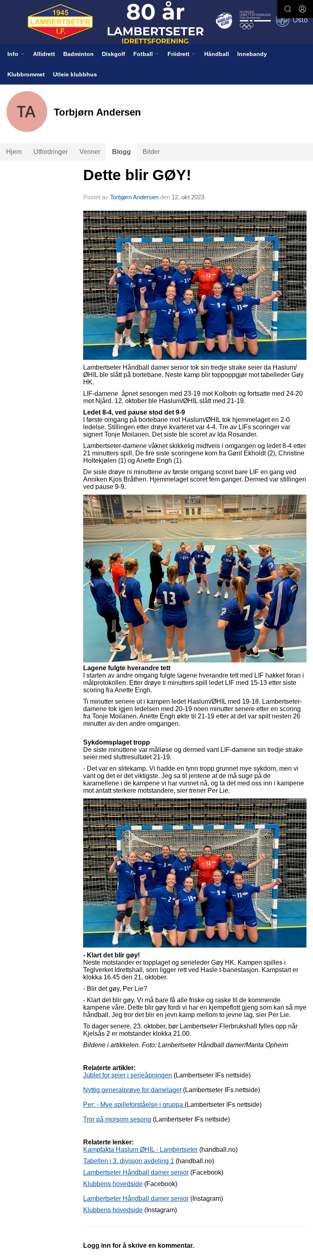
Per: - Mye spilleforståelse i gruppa (134, 1104)
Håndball (216, 54)
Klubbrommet (26, 74)
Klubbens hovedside (113, 1183)
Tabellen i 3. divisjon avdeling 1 (128, 1160)
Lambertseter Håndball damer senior (136, 1172)
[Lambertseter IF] (156, 22)
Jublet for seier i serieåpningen (127, 1075)
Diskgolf (113, 54)
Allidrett (44, 54)
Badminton (78, 54)
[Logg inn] (302, 9)
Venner (89, 151)
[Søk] (287, 9)
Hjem (14, 151)
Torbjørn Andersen (134, 197)
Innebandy (252, 54)
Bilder (151, 151)
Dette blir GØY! (137, 175)
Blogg (121, 151)
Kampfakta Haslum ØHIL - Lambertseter (140, 1149)
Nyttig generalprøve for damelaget (132, 1089)
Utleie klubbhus (75, 74)
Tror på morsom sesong (117, 1119)
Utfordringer (50, 151)
